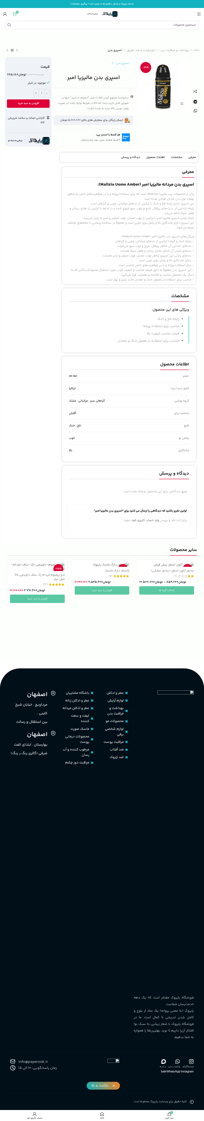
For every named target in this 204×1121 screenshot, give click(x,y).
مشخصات (176, 157)
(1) (175, 576)
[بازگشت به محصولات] (12, 50)
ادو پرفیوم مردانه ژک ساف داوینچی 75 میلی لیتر (40, 577)
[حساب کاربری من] (5, 14)
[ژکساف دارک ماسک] (102, 565)
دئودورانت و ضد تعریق (141, 50)
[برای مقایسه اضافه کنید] (195, 91)
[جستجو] (9, 25)
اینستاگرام (188, 1067)
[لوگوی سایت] (102, 14)
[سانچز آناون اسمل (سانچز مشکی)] (166, 565)
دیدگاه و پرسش (130, 157)
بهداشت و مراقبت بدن (175, 50)
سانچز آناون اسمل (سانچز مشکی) (172, 570)
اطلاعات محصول (155, 157)
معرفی (192, 157)
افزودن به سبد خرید (28, 103)
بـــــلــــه (163, 1067)
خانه (196, 50)
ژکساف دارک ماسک (117, 570)
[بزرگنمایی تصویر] (181, 103)
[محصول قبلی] (17, 50)
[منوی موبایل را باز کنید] (199, 14)
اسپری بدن (115, 50)
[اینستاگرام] (191, 1061)
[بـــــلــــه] (163, 1061)
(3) (45, 584)
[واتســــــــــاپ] (177, 1061)
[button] (195, 101)
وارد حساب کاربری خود (145, 520)
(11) (110, 576)
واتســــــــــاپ (174, 1067)
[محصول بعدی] (7, 50)
